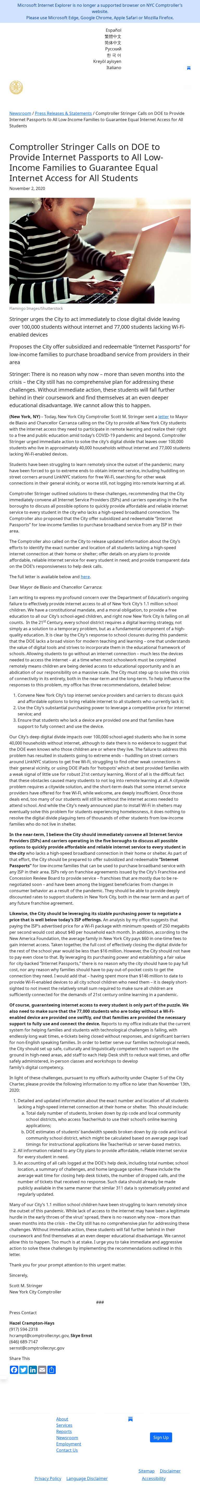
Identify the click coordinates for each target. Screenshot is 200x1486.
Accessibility (154, 1478)
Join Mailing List (146, 68)
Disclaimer (170, 1471)
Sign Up (161, 1437)
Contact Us (67, 1450)
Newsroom (67, 1438)
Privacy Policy (48, 1478)
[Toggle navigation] (187, 87)
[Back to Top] (3, 1377)
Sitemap (147, 1471)
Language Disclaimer (87, 1478)
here (85, 577)
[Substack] (189, 67)
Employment (68, 1444)
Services (64, 1425)
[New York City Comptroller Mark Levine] (47, 87)
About (62, 1419)
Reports (64, 1431)
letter (163, 416)
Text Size (124, 1479)
